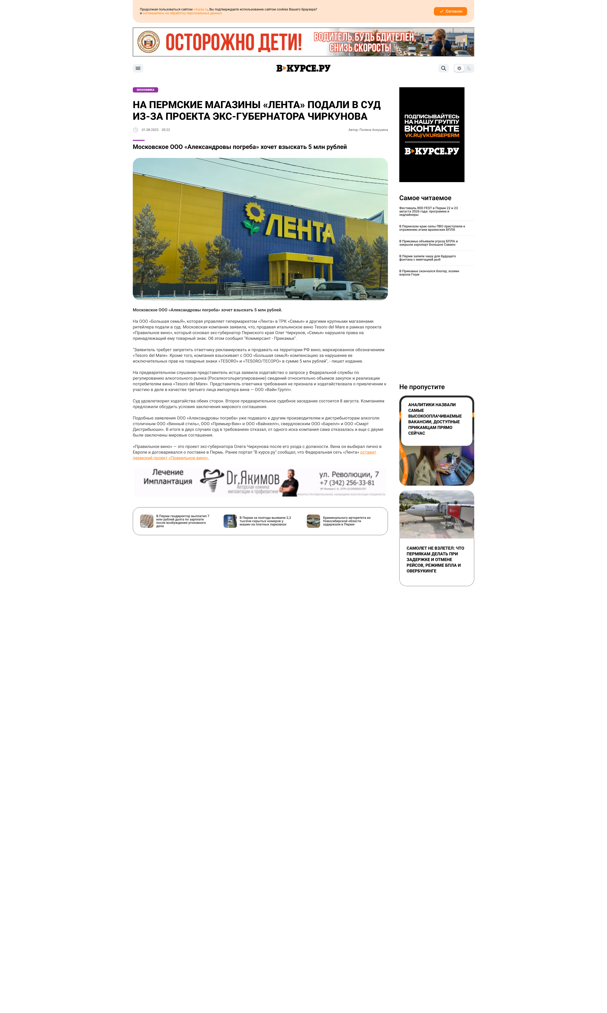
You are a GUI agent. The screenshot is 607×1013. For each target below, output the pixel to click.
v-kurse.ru (200, 9)
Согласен (454, 11)
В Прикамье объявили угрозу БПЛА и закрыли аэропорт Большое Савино (428, 243)
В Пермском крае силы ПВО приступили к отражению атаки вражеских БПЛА (432, 228)
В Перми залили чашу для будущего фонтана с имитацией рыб (427, 258)
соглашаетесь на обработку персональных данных (182, 13)
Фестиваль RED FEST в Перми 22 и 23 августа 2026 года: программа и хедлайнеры (428, 211)
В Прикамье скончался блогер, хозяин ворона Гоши (429, 273)
